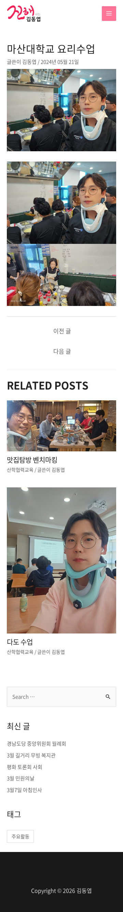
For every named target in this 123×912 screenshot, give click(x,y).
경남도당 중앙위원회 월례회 (36, 743)
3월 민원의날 (21, 778)
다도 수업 (20, 642)
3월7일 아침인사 (24, 790)
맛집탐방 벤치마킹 (32, 460)
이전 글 (62, 331)
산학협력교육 (20, 469)
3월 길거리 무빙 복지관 (31, 755)
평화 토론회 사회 (24, 767)
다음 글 (62, 351)
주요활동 (20, 836)
